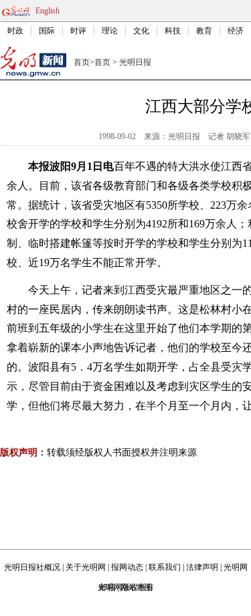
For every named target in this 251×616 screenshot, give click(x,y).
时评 (78, 30)
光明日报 (135, 62)
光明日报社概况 (32, 567)
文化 (141, 30)
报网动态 (127, 567)
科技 (173, 30)
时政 (15, 30)
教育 (204, 30)
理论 (110, 30)
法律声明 (202, 567)
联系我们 (165, 567)
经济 (236, 30)
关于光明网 (86, 567)
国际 (47, 30)
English (47, 10)
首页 (82, 62)
